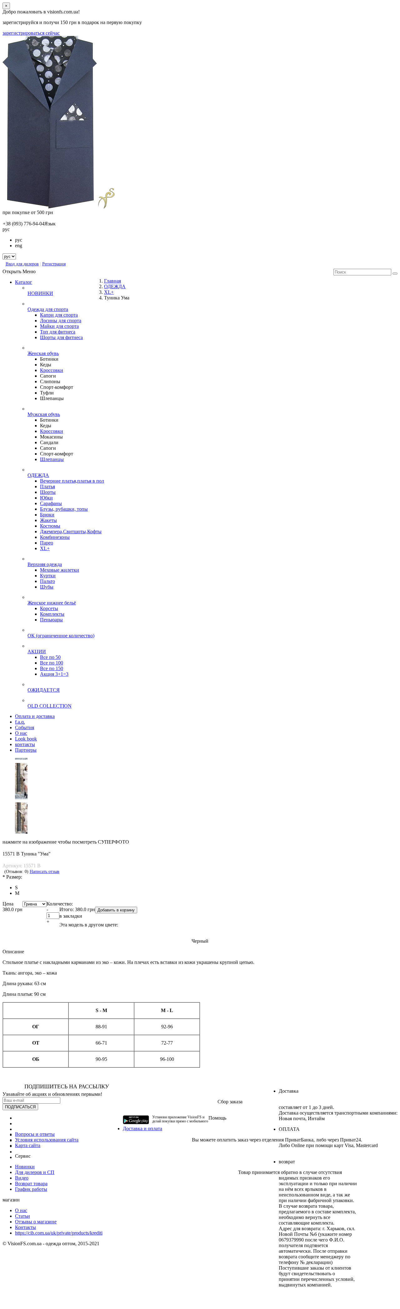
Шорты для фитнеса (61, 337)
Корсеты (49, 608)
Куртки (48, 575)
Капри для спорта (59, 315)
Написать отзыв (44, 871)
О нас (21, 1210)
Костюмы (50, 526)
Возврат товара (31, 1183)
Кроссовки (51, 370)
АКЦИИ (37, 651)
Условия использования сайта (46, 1139)
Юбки (46, 497)
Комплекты (52, 614)
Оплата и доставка (35, 716)
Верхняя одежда (45, 564)
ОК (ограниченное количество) (61, 635)
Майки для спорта (59, 326)
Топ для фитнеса (57, 331)
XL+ (45, 548)
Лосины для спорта (60, 320)
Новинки (25, 1166)
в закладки (70, 916)
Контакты (25, 1227)
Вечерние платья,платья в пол (72, 481)
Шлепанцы (52, 459)
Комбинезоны (55, 537)
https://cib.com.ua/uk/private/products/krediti (58, 1233)
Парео (46, 542)
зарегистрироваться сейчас (31, 33)
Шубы (46, 586)
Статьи (22, 1216)
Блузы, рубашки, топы (64, 509)
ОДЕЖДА (38, 475)
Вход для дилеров (22, 264)
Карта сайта (27, 1145)
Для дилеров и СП (34, 1172)
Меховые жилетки (59, 570)
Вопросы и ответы (35, 1134)
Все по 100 (51, 662)
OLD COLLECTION (50, 706)
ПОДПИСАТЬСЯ (20, 1107)
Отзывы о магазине (36, 1221)
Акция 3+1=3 (54, 674)
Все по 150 (51, 668)
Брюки (47, 514)
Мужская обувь (44, 414)
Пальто (47, 581)
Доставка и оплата (142, 1128)
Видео (21, 1178)
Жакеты (48, 520)
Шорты (48, 492)
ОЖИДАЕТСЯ (44, 690)
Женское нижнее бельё (52, 602)
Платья (47, 486)
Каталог (23, 282)
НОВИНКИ (40, 293)
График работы (31, 1189)
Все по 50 (50, 657)
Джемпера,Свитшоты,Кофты (71, 531)
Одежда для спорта (48, 309)
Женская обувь (43, 353)
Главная (112, 280)
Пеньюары (51, 619)
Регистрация (54, 264)
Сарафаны (51, 503)
